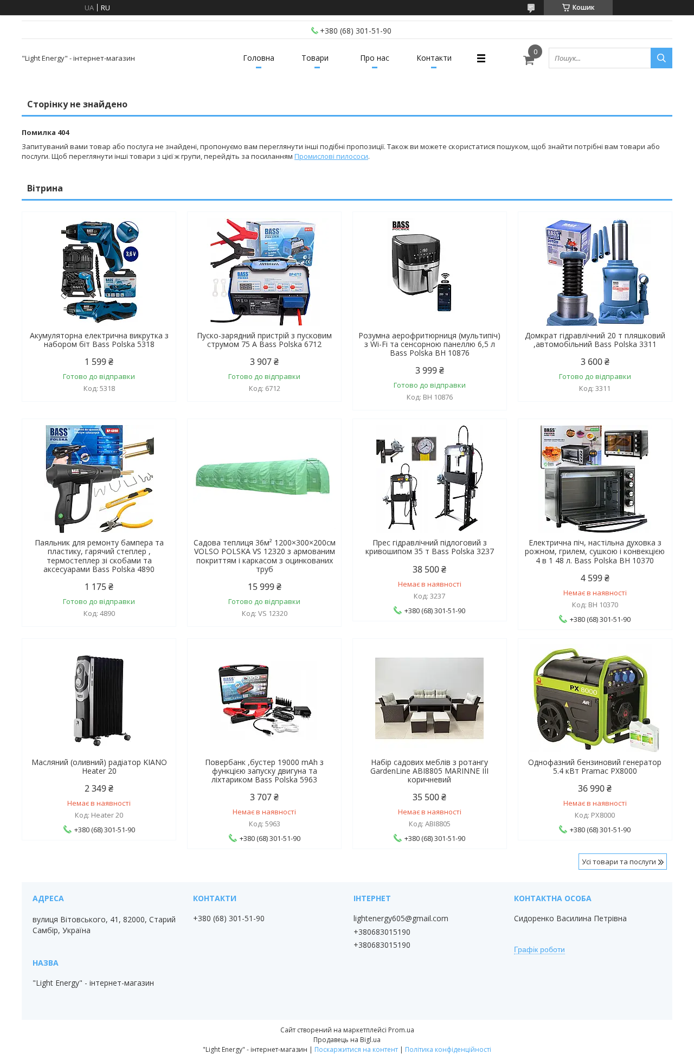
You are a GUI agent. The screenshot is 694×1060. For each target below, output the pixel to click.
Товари (315, 58)
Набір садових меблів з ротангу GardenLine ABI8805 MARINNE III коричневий (429, 771)
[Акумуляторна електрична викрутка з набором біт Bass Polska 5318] (99, 271)
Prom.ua (401, 1030)
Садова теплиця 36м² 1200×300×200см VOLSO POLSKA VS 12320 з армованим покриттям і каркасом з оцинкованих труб (265, 555)
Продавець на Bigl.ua (347, 1039)
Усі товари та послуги (619, 861)
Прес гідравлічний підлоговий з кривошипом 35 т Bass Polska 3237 (429, 547)
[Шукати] (661, 58)
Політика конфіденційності (448, 1049)
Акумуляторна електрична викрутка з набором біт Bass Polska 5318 (99, 340)
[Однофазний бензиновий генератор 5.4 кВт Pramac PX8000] (595, 698)
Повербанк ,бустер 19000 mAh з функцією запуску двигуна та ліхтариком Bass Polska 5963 (264, 771)
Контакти (434, 58)
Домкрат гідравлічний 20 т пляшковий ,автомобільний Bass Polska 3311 (595, 340)
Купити (156, 239)
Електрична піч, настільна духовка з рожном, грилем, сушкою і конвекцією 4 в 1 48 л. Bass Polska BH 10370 (595, 551)
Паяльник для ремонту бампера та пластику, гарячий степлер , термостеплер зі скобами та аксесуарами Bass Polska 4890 (99, 555)
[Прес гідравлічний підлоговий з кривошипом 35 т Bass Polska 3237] (429, 479)
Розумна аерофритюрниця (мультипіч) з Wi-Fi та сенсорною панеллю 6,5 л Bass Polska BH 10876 (429, 344)
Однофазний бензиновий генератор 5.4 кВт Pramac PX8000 (594, 766)
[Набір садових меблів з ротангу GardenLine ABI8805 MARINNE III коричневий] (429, 698)
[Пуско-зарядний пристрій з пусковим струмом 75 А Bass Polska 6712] (264, 271)
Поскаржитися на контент (356, 1049)
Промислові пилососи (331, 156)
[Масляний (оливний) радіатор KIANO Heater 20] (99, 698)
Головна (258, 58)
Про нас (374, 58)
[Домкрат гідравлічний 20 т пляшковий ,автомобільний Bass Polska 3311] (595, 271)
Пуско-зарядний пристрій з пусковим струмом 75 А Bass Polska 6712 (264, 340)
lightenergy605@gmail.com (401, 918)
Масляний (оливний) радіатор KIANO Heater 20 (99, 766)
